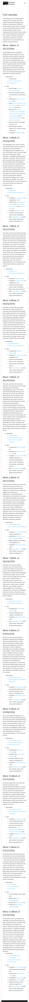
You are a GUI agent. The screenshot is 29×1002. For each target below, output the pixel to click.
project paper (19, 902)
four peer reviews (19, 198)
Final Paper (12, 888)
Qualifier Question (14, 343)
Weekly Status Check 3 (15, 677)
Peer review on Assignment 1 (17, 192)
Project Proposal (13, 435)
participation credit (17, 217)
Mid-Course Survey (14, 744)
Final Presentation (14, 886)
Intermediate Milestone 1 (16, 603)
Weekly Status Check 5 (15, 809)
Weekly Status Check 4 (15, 740)
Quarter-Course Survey (15, 437)
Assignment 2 (13, 190)
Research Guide (13, 120)
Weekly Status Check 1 (15, 524)
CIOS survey (20, 978)
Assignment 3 (13, 271)
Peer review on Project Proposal (17, 526)
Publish (19, 980)
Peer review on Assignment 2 (17, 273)
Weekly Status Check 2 (15, 601)
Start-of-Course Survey (15, 81)
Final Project (12, 884)
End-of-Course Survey (15, 960)
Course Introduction (17, 103)
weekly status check (20, 544)
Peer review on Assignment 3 (17, 345)
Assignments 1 (13, 83)
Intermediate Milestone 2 (16, 742)
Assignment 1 (18, 132)
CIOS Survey (12, 962)
